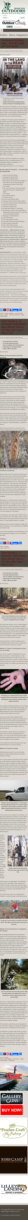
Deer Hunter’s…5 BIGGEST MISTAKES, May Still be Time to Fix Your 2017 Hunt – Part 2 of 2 (14, 327)
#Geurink (6, 314)
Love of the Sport (19, 313)
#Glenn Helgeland (8, 1059)
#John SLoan (7, 548)
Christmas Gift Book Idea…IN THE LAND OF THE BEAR (13, 43)
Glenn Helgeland (18, 337)
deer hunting (11, 1060)
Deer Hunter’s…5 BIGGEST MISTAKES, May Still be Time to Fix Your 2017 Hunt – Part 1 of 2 (14, 558)
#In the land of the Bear (14, 314)
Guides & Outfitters (9, 313)
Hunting (6, 546)
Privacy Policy (17, 27)
